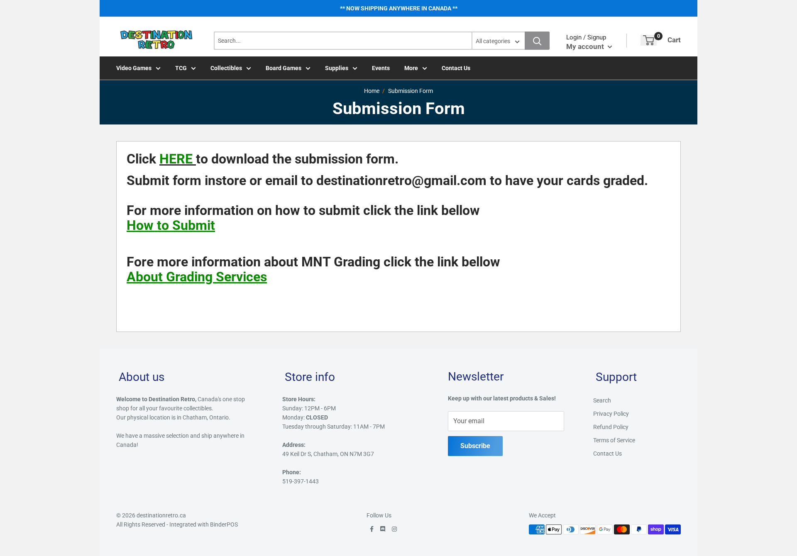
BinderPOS (224, 524)
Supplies (336, 68)
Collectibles (226, 68)
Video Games (134, 68)
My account (586, 46)
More (411, 68)
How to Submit (171, 225)
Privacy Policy (611, 413)
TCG (181, 68)
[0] (649, 40)
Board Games (283, 68)
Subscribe (475, 446)
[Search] (537, 41)
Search (602, 400)
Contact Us (456, 68)
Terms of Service (614, 440)
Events (381, 68)
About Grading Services (197, 277)
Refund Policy (610, 427)
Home (371, 91)
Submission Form (410, 91)
